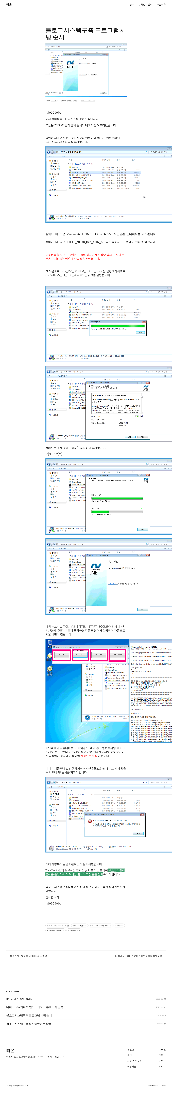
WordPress (152, 1085)
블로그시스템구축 (88, 100)
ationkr (53, 100)
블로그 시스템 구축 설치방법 (58, 925)
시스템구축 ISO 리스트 (55, 930)
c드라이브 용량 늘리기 (20, 998)
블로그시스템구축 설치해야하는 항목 (28, 955)
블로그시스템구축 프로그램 (100, 925)
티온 (9, 4)
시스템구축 (119, 925)
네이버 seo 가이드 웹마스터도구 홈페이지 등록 (138, 955)
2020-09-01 (161, 1015)
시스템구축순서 (74, 930)
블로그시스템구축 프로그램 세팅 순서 (29, 1015)
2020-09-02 (161, 999)
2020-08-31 (161, 1023)
